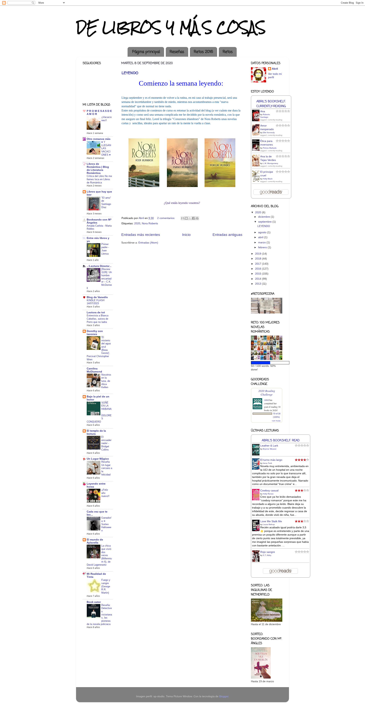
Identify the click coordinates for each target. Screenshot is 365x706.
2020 (137, 223)
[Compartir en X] (190, 218)
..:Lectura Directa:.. (99, 266)
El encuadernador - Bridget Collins (106, 443)
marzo (262, 242)
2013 (258, 283)
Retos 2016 (203, 52)
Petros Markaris (269, 148)
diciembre (264, 216)
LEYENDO (129, 72)
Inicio (186, 235)
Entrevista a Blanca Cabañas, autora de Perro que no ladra (97, 318)
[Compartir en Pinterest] (197, 218)
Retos (228, 52)
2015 (258, 273)
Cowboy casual (269, 490)
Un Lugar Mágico (98, 458)
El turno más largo (271, 459)
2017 (258, 263)
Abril (275, 68)
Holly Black (267, 179)
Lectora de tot (96, 312)
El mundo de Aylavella (95, 541)
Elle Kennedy (269, 132)
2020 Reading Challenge (266, 392)
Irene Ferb (267, 463)
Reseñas (177, 52)
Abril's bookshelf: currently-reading (271, 104)
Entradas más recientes (140, 235)
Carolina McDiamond (94, 370)
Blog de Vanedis (97, 297)
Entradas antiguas (227, 235)
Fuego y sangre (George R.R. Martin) (105, 586)
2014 (258, 278)
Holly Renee (268, 494)
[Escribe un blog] (186, 218)
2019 (258, 253)
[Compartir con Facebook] (193, 218)
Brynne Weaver (269, 449)
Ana (262, 111)
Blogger (223, 696)
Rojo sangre (267, 552)
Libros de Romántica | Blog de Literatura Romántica (98, 168)
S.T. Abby (267, 555)
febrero (263, 247)
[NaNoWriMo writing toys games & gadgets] (266, 362)
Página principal (146, 52)
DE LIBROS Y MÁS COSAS (171, 27)
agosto (262, 232)
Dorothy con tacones (95, 333)
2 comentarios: (166, 218)
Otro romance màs (98, 139)
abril (261, 237)
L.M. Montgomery (270, 163)
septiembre (265, 221)
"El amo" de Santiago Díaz (106, 202)
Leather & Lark (269, 445)
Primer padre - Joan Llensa (105, 249)
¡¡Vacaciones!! (106, 119)
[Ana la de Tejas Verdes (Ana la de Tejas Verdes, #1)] (257, 165)
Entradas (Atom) (148, 242)
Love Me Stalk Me (271, 521)
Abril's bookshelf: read (281, 440)
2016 (258, 268)
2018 (258, 258)
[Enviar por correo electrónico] (183, 218)
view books (276, 420)
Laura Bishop (269, 524)
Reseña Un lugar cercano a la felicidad (106, 468)
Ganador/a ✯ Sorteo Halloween (106, 524)
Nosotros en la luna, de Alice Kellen (106, 381)
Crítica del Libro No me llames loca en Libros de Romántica (99, 179)
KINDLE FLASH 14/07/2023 (95, 302)
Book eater (94, 602)
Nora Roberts (150, 223)
